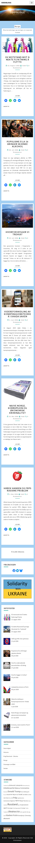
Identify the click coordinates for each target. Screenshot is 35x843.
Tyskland (6, 812)
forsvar (5, 794)
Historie (6, 752)
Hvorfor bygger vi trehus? (17, 233)
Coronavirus (24, 788)
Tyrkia (26, 808)
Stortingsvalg (16, 808)
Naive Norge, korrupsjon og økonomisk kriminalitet (17, 409)
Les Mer (18, 96)
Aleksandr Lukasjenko (16, 785)
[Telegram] (17, 570)
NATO (17, 801)
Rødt (19, 805)
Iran (17, 794)
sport (5, 808)
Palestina (25, 801)
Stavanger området (9, 764)
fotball (8, 794)
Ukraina (12, 811)
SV (20, 808)
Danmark (5, 791)
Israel (20, 794)
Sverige (23, 808)
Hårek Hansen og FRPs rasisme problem (17, 489)
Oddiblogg (6, 2)
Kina (10, 798)
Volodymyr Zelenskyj (24, 815)
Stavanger (10, 808)
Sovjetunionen (24, 805)
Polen (29, 801)
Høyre (14, 794)
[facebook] (14, 570)
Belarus (17, 788)
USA (18, 811)
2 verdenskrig (6, 785)
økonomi (7, 818)
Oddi (24, 65)
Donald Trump (14, 791)
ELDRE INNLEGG (18, 552)
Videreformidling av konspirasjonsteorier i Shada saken (17, 314)
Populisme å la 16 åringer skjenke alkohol (17, 144)
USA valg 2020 (23, 812)
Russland (12, 804)
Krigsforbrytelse (20, 798)
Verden (6, 768)
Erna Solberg (24, 792)
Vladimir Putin (12, 815)
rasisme (5, 805)
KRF (12, 798)
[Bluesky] (21, 570)
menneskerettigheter (9, 801)
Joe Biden (25, 794)
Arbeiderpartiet (9, 788)
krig (15, 797)
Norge (5, 760)
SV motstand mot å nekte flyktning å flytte (17, 59)
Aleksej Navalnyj (26, 785)
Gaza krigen (7, 748)
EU (28, 792)
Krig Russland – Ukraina (11, 756)
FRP (11, 794)
